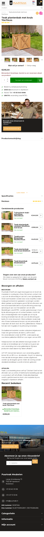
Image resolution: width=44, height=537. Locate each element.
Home (4, 12)
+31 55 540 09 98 (12, 489)
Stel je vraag (31, 65)
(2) (11, 22)
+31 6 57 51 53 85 (11, 495)
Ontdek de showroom (10, 128)
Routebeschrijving (8, 446)
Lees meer (21, 193)
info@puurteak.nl (12, 501)
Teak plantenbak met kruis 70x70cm (11, 404)
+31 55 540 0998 (19, 93)
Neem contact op (29, 279)
